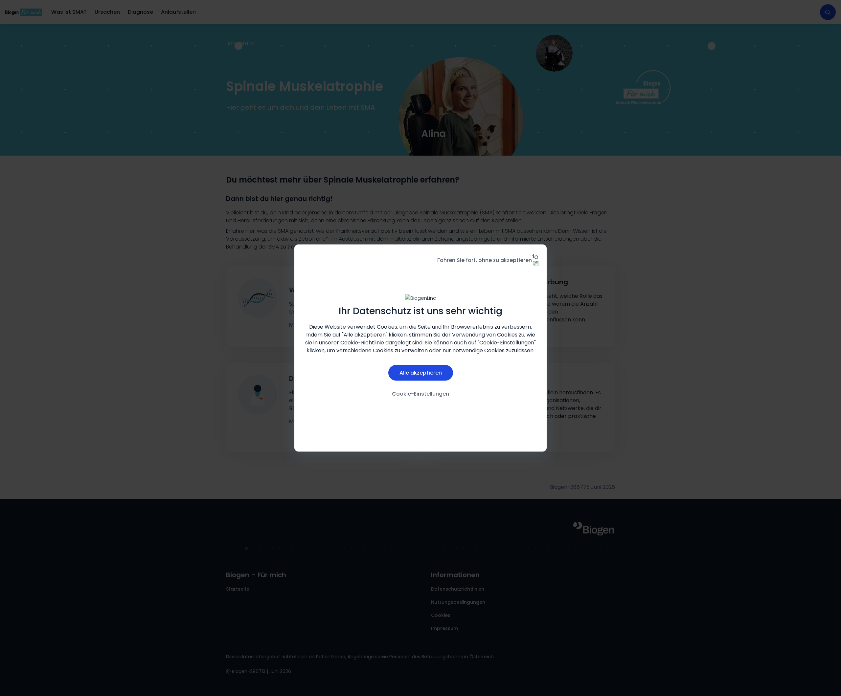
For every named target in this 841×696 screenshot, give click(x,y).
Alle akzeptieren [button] (420, 372)
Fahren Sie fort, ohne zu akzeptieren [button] (484, 260)
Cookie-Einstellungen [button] (420, 393)
